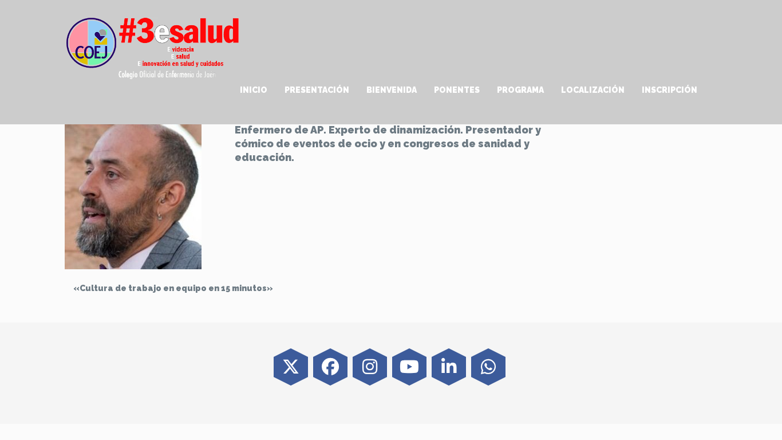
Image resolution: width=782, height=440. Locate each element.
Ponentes (457, 90)
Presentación (317, 90)
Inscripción (669, 90)
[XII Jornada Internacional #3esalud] (153, 47)
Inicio (253, 90)
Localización (593, 90)
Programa (520, 90)
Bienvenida (391, 90)
